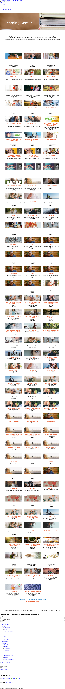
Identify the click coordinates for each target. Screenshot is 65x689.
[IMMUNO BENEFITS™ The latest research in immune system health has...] (13, 484)
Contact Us (6, 682)
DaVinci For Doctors (7, 644)
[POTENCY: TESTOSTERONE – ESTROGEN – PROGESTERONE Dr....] (13, 430)
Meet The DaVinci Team (8, 631)
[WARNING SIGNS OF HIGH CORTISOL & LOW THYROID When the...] (32, 312)
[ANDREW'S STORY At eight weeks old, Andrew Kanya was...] (13, 498)
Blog (5, 636)
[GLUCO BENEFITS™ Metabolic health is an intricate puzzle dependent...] (13, 240)
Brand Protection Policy (8, 655)
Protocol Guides (7, 639)
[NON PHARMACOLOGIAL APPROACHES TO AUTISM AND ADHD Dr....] (51, 416)
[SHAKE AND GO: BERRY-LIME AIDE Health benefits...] (51, 404)
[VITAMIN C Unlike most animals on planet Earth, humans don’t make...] (51, 240)
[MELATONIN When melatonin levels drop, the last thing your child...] (51, 254)
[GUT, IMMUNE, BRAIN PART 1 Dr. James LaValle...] (51, 430)
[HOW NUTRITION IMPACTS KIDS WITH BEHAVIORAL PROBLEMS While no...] (13, 298)
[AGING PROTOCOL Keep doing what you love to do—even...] (32, 326)
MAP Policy (6, 657)
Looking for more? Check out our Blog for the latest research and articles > (32, 599)
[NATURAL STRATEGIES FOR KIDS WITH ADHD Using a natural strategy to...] (32, 298)
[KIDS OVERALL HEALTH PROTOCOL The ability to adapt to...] (13, 391)
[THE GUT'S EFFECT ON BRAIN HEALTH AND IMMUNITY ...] (51, 166)
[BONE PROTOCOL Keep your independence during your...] (13, 340)
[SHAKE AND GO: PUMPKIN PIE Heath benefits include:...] (32, 391)
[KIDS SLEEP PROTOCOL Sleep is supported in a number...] (32, 379)
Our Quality (4, 626)
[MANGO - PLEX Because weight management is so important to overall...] (13, 225)
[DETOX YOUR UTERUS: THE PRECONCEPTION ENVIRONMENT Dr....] (51, 498)
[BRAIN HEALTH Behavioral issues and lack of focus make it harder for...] (13, 254)
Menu (1, 2)
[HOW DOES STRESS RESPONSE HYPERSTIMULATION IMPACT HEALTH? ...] (13, 326)
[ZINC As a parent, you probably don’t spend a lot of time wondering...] (32, 240)
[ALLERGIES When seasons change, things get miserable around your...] (32, 283)
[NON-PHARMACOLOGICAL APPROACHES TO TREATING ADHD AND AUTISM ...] (51, 525)
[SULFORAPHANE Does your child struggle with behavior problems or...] (13, 269)
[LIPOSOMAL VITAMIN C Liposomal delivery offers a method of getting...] (32, 225)
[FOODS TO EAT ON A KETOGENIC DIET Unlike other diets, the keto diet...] (13, 312)
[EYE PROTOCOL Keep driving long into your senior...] (32, 353)
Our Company (6, 629)
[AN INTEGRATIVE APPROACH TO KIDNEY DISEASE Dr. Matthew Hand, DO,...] (32, 525)
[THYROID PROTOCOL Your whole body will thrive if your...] (51, 366)
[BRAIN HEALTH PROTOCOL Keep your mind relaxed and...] (32, 340)
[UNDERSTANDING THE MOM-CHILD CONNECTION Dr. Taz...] (13, 512)
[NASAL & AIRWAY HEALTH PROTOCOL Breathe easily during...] (51, 326)
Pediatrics (6, 646)
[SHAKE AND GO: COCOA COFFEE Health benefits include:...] (13, 404)
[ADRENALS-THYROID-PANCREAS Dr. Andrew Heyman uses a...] (32, 443)
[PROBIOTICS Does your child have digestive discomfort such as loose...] (32, 254)
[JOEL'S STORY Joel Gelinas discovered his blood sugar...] (51, 484)
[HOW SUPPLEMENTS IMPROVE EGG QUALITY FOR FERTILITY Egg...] (51, 283)
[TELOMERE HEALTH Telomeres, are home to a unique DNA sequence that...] (13, 211)
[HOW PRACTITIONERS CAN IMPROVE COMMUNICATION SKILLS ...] (13, 470)
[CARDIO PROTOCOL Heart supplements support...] (51, 340)
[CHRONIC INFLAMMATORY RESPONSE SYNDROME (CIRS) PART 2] (32, 416)
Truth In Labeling (7, 627)
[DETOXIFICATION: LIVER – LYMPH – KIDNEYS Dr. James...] (32, 470)
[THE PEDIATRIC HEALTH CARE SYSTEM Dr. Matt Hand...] (51, 470)
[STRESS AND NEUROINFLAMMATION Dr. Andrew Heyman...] (32, 456)
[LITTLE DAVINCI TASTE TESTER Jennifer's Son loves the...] (32, 498)
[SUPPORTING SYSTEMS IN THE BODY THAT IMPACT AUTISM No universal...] (51, 298)
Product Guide (6, 650)
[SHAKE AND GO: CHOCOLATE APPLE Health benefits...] (32, 404)
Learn (3, 634)
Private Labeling (5, 641)
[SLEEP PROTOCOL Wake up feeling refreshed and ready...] (32, 366)
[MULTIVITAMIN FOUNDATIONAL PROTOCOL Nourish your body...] (51, 353)
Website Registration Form (9, 659)
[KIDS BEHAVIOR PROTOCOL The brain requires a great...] (51, 379)
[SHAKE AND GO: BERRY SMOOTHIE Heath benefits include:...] (51, 391)
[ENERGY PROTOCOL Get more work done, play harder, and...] (13, 353)
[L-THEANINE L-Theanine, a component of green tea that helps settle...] (51, 269)
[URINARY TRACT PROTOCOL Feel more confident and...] (13, 379)
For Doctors (4, 643)
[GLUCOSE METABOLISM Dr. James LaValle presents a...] (51, 443)
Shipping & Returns (3, 669)
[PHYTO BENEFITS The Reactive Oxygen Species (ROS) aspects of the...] (51, 211)
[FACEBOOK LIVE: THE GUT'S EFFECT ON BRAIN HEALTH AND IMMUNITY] (13, 166)
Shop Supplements (5, 624)
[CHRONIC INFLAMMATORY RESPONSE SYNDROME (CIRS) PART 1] (13, 416)
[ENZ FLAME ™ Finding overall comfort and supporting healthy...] (51, 196)
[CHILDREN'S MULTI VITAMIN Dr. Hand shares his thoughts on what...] (13, 283)
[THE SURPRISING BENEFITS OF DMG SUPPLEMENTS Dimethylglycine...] (51, 312)
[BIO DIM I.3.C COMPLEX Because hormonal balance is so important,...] (32, 211)
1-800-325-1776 (11, 682)
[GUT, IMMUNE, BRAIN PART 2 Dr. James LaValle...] (13, 443)
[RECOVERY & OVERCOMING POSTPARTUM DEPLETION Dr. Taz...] (32, 512)
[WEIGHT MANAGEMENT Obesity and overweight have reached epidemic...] (51, 225)
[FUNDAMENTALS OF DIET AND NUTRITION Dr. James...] (51, 456)
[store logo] (6, 1)
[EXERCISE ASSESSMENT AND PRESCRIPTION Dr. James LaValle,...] (13, 456)
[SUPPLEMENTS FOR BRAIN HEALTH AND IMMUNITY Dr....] (32, 166)
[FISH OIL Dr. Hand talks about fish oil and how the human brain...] (32, 269)
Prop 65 (5, 653)
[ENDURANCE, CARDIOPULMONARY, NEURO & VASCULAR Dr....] (32, 430)
